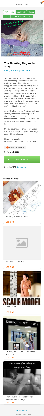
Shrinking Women (19, 16)
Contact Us (21, 167)
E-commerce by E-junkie (22, 415)
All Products (9, 12)
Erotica (31, 12)
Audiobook (21, 12)
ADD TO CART (23, 159)
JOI (30, 16)
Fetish (7, 16)
